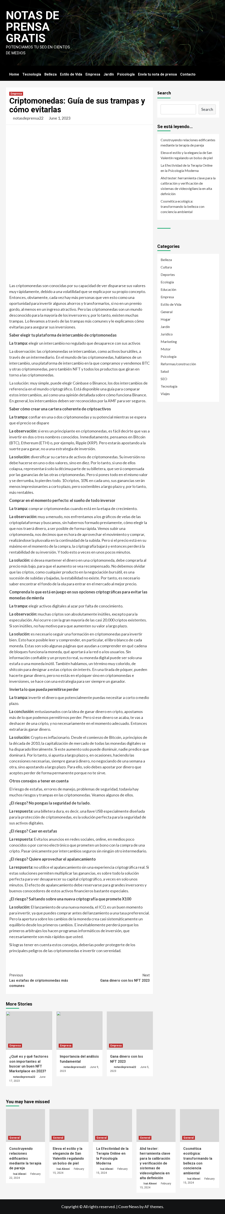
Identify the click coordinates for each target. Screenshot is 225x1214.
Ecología (167, 282)
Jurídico (167, 334)
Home (14, 74)
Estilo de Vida (71, 74)
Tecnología (31, 74)
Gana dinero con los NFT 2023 (125, 978)
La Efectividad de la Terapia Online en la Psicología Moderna (186, 168)
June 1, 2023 (59, 118)
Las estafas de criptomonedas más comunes (38, 980)
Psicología (126, 74)
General (166, 312)
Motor (166, 349)
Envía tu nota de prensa (157, 74)
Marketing (169, 341)
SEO (164, 379)
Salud (165, 371)
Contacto (188, 74)
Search (164, 92)
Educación (168, 289)
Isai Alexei (19, 1173)
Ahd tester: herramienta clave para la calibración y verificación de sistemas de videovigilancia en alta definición (188, 186)
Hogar (166, 319)
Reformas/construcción (178, 364)
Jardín (108, 74)
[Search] (216, 74)
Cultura (166, 267)
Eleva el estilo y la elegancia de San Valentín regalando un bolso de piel (187, 155)
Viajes (165, 394)
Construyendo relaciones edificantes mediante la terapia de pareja (188, 142)
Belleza (50, 74)
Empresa (92, 74)
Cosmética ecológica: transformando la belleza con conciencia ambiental (182, 206)
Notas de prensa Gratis (32, 27)
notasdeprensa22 (28, 118)
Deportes (168, 274)
